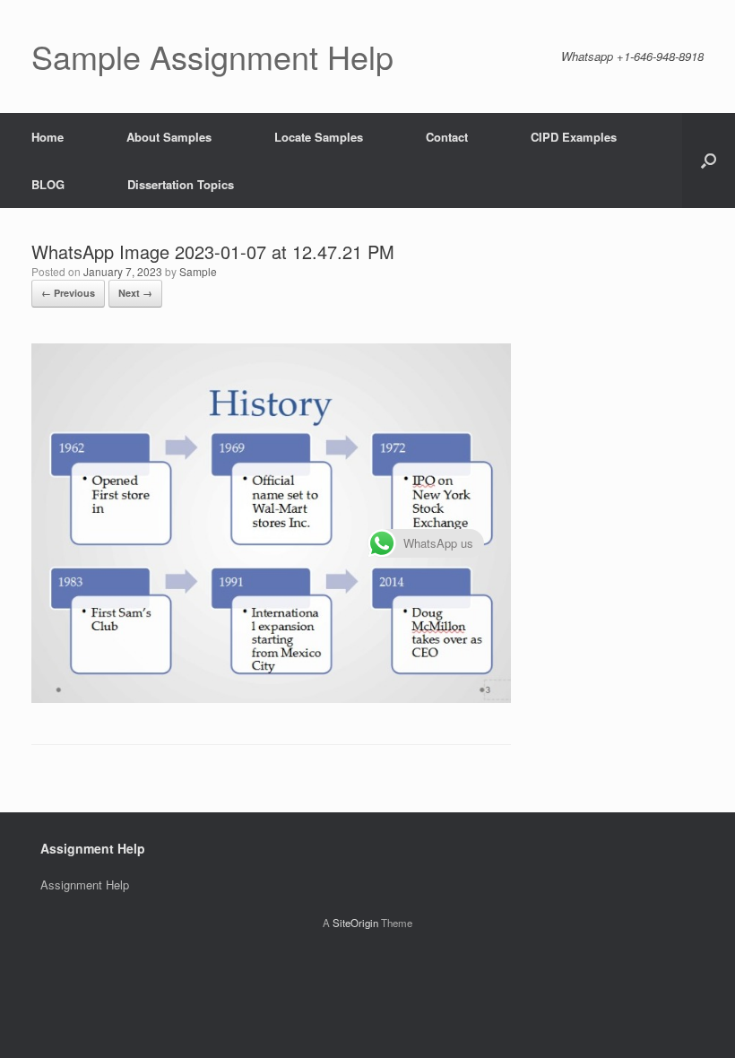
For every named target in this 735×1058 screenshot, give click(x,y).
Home (47, 136)
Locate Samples (318, 136)
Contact (447, 136)
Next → (135, 292)
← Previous (68, 292)
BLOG (48, 184)
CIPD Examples (574, 136)
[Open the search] (708, 160)
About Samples (169, 136)
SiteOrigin (355, 922)
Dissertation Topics (180, 184)
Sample (198, 271)
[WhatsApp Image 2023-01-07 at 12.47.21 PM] (271, 698)
